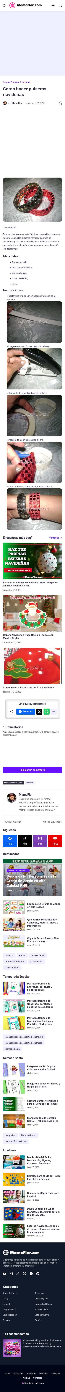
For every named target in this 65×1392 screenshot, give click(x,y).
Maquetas (10, 1135)
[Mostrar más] (54, 712)
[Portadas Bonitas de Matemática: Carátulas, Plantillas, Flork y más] (14, 1023)
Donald (6, 1304)
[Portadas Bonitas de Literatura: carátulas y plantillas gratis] (14, 988)
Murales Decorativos (15, 1141)
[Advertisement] (32, 43)
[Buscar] (60, 5)
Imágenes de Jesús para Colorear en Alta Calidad (41, 1068)
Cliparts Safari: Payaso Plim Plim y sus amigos (43, 940)
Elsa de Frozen (10, 1315)
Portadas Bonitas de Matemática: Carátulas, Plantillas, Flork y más (40, 1021)
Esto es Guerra (42, 1315)
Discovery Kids (42, 1298)
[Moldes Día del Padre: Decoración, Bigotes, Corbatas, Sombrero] (14, 1162)
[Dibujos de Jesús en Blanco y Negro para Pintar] (14, 1087)
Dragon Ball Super (43, 1304)
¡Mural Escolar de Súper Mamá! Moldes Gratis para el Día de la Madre (43, 1211)
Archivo (26, 1378)
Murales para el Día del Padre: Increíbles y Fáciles (44, 1177)
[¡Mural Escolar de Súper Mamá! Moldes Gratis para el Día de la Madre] (14, 1213)
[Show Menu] (4, 5)
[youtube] (4, 1273)
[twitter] (24, 1273)
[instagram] (11, 1273)
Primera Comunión (14, 961)
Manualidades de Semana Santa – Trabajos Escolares (42, 1119)
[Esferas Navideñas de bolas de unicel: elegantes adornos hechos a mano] (32, 561)
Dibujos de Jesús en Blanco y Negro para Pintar (43, 1085)
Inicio (7, 1373)
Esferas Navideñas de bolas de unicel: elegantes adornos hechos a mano (30, 584)
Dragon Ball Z (9, 1309)
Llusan (40, 1383)
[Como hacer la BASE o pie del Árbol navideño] (32, 666)
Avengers (39, 1293)
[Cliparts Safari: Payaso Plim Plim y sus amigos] (14, 941)
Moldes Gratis (28, 1135)
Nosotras (55, 1373)
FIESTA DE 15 (38, 955)
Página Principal (11, 82)
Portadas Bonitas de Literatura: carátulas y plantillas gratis (39, 986)
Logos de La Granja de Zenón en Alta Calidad (43, 905)
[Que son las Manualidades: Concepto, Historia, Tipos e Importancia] (14, 924)
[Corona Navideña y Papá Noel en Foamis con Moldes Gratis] (32, 613)
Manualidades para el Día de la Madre (24, 1037)
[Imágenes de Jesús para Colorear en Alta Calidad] (14, 1069)
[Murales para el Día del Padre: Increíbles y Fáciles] (14, 1179)
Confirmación (12, 967)
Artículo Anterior (13, 822)
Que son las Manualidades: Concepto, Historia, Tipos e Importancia (42, 922)
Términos (43, 1373)
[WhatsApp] (47, 712)
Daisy (5, 1298)
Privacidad (31, 1373)
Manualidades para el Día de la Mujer (23, 1043)
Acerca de (18, 1373)
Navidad (26, 82)
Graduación (36, 961)
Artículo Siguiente (51, 822)
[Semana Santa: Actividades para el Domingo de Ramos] (14, 1104)
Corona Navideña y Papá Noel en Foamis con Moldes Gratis (28, 636)
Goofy (38, 1320)
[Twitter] (39, 712)
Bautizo (9, 955)
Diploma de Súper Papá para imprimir (43, 1195)
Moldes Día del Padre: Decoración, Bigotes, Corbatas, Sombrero (39, 1160)
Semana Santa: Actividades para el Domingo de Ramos (42, 1102)
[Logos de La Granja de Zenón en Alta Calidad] (14, 907)
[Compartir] (59, 103)
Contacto (37, 1378)
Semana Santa (12, 1049)
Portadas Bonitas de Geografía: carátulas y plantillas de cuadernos (40, 1003)
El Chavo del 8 (41, 1309)
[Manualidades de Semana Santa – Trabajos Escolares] (14, 1121)
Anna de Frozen (10, 1293)
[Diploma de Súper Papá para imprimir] (14, 1196)
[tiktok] (17, 1273)
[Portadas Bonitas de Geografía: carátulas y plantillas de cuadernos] (14, 1005)
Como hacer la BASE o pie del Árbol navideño (28, 687)
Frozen (6, 1320)
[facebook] (31, 1273)
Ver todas (54, 538)
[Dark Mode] (53, 5)
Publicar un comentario (33, 770)
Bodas (22, 955)
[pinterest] (37, 1273)
